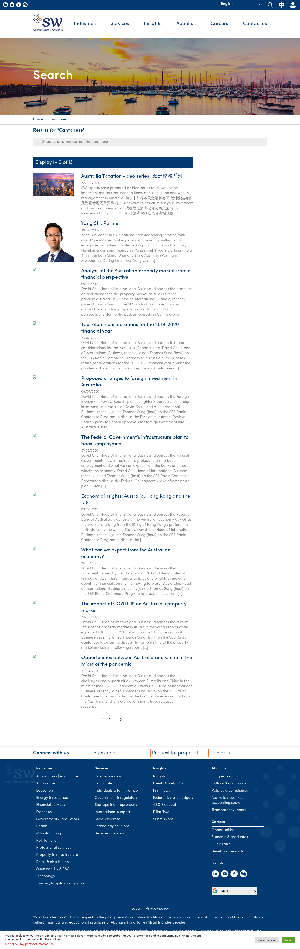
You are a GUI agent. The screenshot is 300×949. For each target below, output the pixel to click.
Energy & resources (52, 798)
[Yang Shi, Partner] (53, 261)
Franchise (44, 812)
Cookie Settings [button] (267, 940)
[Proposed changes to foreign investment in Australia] (34, 398)
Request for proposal (175, 753)
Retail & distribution (52, 862)
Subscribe (104, 753)
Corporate (103, 783)
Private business (108, 776)
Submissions (163, 819)
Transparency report (229, 810)
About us (186, 23)
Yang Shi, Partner (100, 223)
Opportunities (223, 830)
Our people (221, 776)
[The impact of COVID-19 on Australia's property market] (34, 623)
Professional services (53, 848)
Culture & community (229, 783)
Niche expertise (107, 819)
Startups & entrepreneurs (116, 805)
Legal (136, 909)
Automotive (45, 783)
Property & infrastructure (57, 855)
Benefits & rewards (227, 851)
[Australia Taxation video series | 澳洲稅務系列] (53, 195)
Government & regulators (57, 819)
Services (120, 23)
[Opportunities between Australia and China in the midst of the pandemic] (34, 677)
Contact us (255, 23)
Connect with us (51, 753)
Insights (152, 23)
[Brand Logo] (51, 23)
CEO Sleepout (164, 805)
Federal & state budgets (173, 798)
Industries (85, 23)
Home (38, 120)
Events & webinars (168, 783)
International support (112, 812)
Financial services (50, 805)
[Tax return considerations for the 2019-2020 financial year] (34, 344)
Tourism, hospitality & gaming (61, 883)
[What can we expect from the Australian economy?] (34, 569)
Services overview (109, 833)
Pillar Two (161, 812)
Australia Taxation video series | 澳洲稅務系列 (131, 176)
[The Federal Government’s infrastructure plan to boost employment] (34, 456)
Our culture (221, 844)
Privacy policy (157, 909)
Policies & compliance (230, 791)
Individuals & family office (116, 791)
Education (44, 791)
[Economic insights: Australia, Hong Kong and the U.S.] (34, 515)
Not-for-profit (48, 841)
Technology (45, 876)
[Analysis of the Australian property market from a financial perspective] (34, 290)
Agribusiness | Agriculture (57, 776)
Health (41, 826)
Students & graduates (230, 837)
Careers (219, 23)
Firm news (161, 791)
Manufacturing (48, 833)
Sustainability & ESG (53, 869)
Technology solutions (112, 826)
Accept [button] (288, 940)
